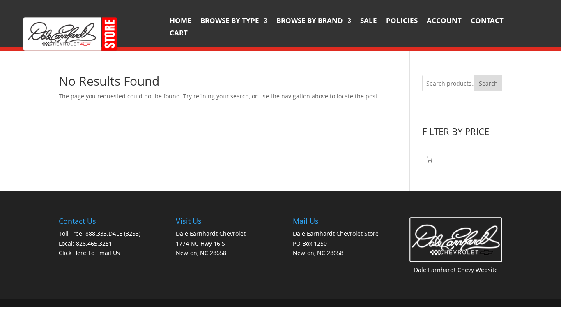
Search (488, 83)
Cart (179, 33)
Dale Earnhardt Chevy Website (456, 270)
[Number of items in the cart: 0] (429, 159)
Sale (368, 21)
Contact (487, 21)
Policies (402, 21)
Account (444, 21)
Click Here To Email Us (89, 253)
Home (180, 21)
